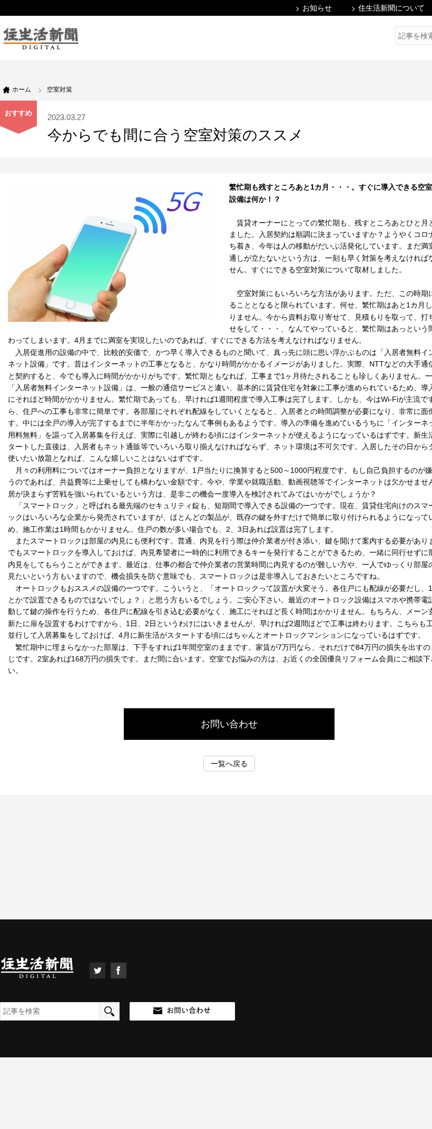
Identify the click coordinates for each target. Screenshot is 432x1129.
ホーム (21, 89)
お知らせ (317, 8)
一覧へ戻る (229, 763)
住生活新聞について (391, 8)
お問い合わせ (229, 724)
